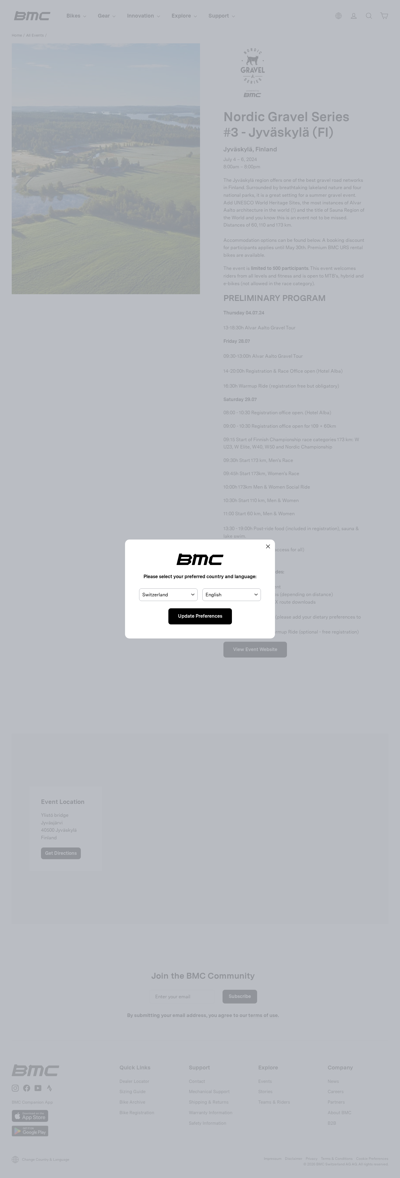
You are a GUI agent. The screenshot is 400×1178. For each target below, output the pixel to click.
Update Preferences (200, 616)
